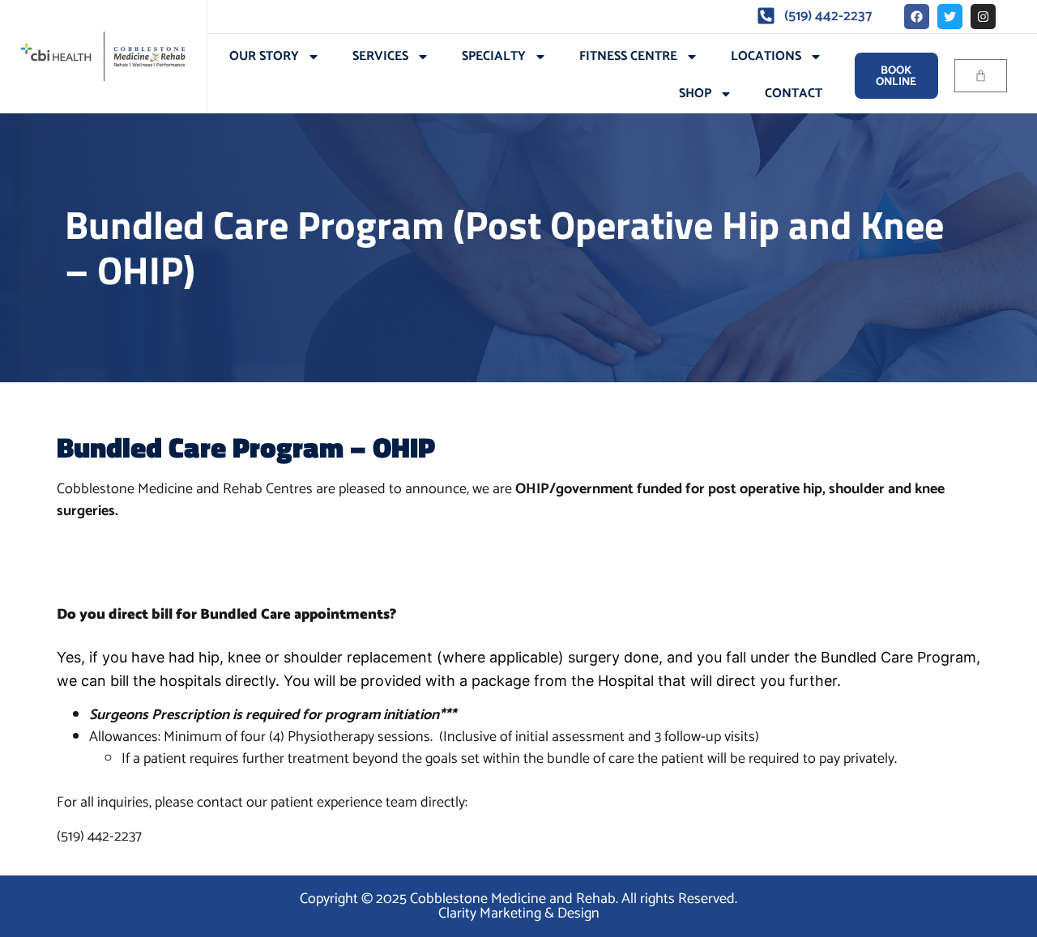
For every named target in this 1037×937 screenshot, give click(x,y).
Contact (793, 93)
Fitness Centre (628, 56)
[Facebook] (916, 16)
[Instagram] (983, 16)
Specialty (494, 56)
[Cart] (980, 75)
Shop (695, 93)
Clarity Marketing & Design (519, 913)
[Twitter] (949, 16)
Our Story (264, 56)
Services (380, 56)
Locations (766, 56)
